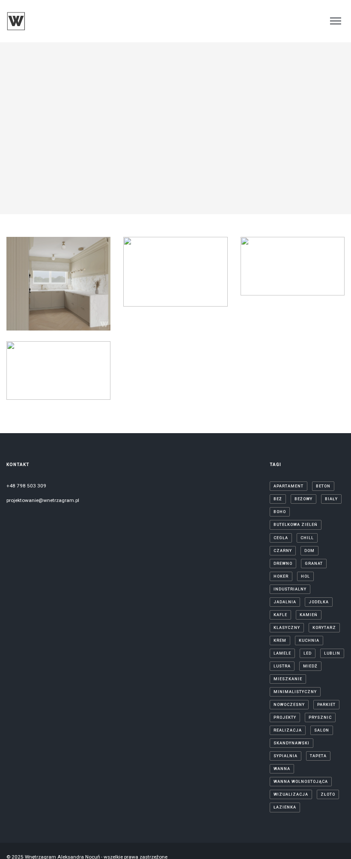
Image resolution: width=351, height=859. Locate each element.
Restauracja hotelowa (292, 243)
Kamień (50, 302)
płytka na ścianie (174, 303)
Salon (321, 730)
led (310, 280)
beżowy (36, 284)
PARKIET (326, 705)
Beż (278, 499)
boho (280, 512)
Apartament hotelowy (58, 352)
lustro (319, 289)
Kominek (198, 268)
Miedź (310, 666)
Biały (53, 284)
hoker (152, 259)
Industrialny (290, 589)
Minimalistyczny (295, 692)
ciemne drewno (271, 263)
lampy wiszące (58, 319)
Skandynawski (291, 743)
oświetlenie (195, 294)
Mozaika (149, 294)
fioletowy (200, 251)
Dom (81, 284)
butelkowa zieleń (296, 524)
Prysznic (320, 717)
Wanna (282, 769)
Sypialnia (285, 756)
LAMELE (79, 310)
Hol (305, 576)
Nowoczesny (289, 705)
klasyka (34, 310)
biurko (184, 242)
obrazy (170, 294)
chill (67, 284)
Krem (280, 640)
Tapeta (318, 756)
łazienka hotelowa (57, 389)
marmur (203, 285)
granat (314, 563)
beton (323, 486)
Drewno (27, 293)
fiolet (180, 251)
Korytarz (145, 277)
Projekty (285, 717)
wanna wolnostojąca (301, 781)
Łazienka (163, 285)
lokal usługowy (273, 289)
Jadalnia (65, 293)
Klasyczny (75, 302)
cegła (281, 538)
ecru (164, 251)
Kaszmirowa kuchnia (58, 265)
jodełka (87, 293)
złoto (328, 794)
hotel (38, 380)
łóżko (184, 285)
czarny (301, 263)
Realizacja (288, 730)
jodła (33, 302)
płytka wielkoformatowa (57, 397)
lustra (142, 285)
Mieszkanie (288, 679)
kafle (280, 615)
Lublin (205, 277)
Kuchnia (56, 310)
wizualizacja (291, 794)
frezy (46, 293)
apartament (37, 371)
